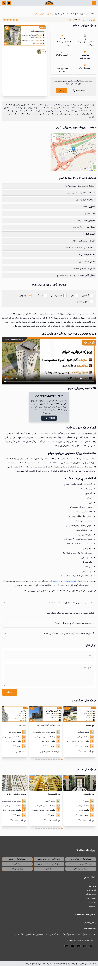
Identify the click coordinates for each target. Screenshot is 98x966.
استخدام (92, 902)
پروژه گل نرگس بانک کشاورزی (49, 864)
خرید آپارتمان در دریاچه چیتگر (49, 859)
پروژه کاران (22, 725)
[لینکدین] (79, 946)
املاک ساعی (91, 13)
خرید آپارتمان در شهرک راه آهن (81, 859)
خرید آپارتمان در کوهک (17, 859)
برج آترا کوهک (89, 794)
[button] (73, 149)
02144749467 (89, 928)
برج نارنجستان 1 (88, 725)
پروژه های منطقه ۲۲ (74, 13)
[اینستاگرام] (85, 946)
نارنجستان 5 (49, 868)
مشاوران (92, 906)
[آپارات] (66, 946)
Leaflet (91, 170)
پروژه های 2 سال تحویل (50, 751)
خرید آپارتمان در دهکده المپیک (80, 864)
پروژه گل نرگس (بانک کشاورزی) (48, 725)
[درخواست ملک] (9, 3)
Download (50, 418)
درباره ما (92, 886)
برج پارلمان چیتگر (54, 794)
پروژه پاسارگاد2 (17, 868)
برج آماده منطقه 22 (85, 751)
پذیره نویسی (57, 13)
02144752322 (82, 90)
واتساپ (61, 90)
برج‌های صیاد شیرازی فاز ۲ (16, 794)
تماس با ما (91, 890)
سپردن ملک (91, 894)
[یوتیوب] (72, 946)
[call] (4, 3)
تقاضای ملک (91, 898)
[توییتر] (91, 946)
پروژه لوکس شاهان (80, 868)
